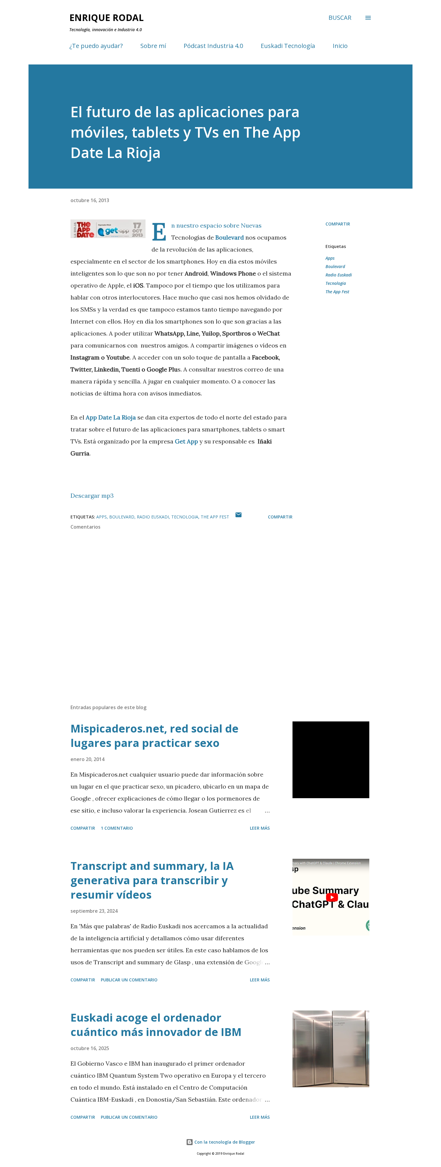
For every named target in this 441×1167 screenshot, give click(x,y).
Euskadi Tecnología (288, 46)
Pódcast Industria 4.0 (213, 46)
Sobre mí (153, 46)
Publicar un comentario (129, 980)
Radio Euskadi (339, 275)
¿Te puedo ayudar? (96, 46)
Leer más (260, 828)
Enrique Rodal (106, 17)
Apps (330, 258)
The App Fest (337, 291)
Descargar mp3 (92, 495)
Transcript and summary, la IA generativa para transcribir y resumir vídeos (152, 880)
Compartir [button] (338, 224)
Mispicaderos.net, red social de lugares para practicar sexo (154, 735)
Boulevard (229, 237)
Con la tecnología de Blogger (224, 1142)
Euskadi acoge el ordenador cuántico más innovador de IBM (156, 1024)
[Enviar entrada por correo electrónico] (238, 517)
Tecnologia (336, 283)
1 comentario (117, 828)
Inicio (340, 46)
